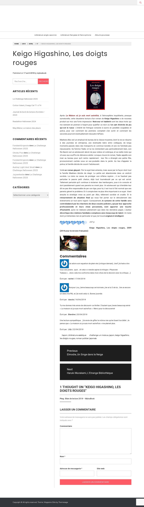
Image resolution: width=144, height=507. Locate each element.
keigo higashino (122, 335)
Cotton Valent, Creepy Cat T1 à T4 (27, 105)
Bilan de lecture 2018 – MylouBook (79, 398)
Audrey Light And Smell (24, 167)
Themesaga (63, 502)
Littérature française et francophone (75, 35)
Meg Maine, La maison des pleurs (27, 128)
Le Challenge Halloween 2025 (25, 99)
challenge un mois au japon (101, 335)
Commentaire (66, 426)
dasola (71, 299)
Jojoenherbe (19, 174)
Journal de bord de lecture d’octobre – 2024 (29, 113)
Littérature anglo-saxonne (45, 35)
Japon (64, 335)
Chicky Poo (18, 153)
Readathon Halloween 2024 (24, 121)
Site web (101, 468)
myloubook (41, 73)
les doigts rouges (67, 338)
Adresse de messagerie (71, 468)
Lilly (69, 329)
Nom (62, 456)
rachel (70, 279)
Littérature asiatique (77, 335)
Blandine (71, 314)
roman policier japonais (86, 338)
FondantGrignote (21, 145)
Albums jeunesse (102, 35)
